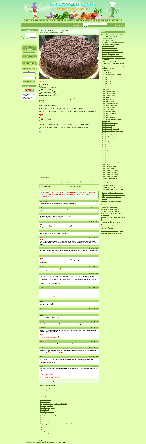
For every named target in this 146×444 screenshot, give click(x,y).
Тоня (41, 214)
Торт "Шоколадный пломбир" (47, 431)
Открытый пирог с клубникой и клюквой (50, 414)
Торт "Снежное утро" (45, 398)
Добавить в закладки (75, 186)
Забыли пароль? (31, 41)
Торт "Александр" (44, 422)
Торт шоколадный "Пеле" (46, 406)
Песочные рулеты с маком (46, 390)
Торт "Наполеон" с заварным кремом (49, 433)
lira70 (41, 248)
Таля (41, 347)
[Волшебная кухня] (73, 9)
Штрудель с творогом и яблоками (48, 428)
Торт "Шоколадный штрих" (47, 412)
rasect (41, 366)
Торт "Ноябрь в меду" (45, 402)
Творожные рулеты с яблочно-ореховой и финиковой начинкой (56, 424)
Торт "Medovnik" (44, 410)
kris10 (41, 301)
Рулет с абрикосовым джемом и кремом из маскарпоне (54, 396)
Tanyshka (42, 327)
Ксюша (42, 321)
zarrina (41, 231)
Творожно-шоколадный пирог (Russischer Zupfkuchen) (53, 404)
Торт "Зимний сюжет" (45, 400)
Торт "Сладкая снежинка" (46, 420)
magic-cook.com (47, 441)
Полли (42, 266)
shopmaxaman (43, 201)
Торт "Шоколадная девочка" (47, 408)
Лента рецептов (119, 25)
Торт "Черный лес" (45, 418)
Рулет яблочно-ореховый (46, 392)
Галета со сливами (45, 426)
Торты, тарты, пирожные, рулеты (53, 32)
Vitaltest (42, 356)
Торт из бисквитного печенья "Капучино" (50, 416)
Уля (41, 207)
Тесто (41, 32)
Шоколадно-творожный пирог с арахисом (50, 429)
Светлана (42, 273)
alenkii (41, 221)
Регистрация (24, 41)
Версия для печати (45, 186)
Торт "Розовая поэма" (45, 394)
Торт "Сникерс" (44, 435)
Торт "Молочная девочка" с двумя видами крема (52, 388)
